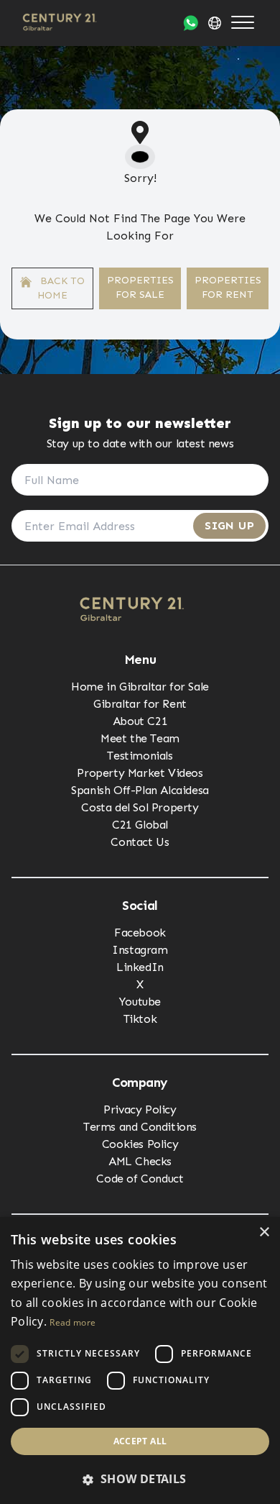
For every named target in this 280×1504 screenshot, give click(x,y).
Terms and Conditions (140, 1127)
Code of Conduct (139, 1178)
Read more (72, 1322)
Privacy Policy (139, 1109)
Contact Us (140, 842)
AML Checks (140, 1161)
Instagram (139, 950)
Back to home (61, 288)
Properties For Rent (228, 287)
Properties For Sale (140, 287)
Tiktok (140, 1019)
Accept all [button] (140, 1441)
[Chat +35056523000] (190, 23)
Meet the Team (140, 738)
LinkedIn (140, 967)
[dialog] (140, 1360)
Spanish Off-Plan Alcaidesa (140, 790)
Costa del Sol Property (139, 807)
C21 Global (140, 824)
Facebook (140, 932)
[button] (140, 1478)
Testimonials (139, 755)
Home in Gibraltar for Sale (140, 686)
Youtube (140, 1001)
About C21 (140, 721)
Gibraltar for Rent (140, 704)
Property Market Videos (139, 773)
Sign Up (229, 525)
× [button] (263, 1232)
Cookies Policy (140, 1144)
